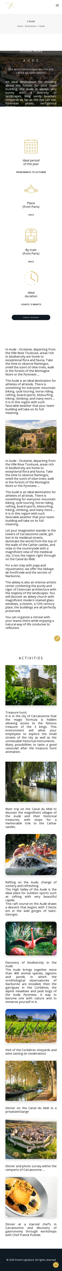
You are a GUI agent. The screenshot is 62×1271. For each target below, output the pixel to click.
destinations (31, 26)
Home (20, 26)
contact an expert (31, 317)
